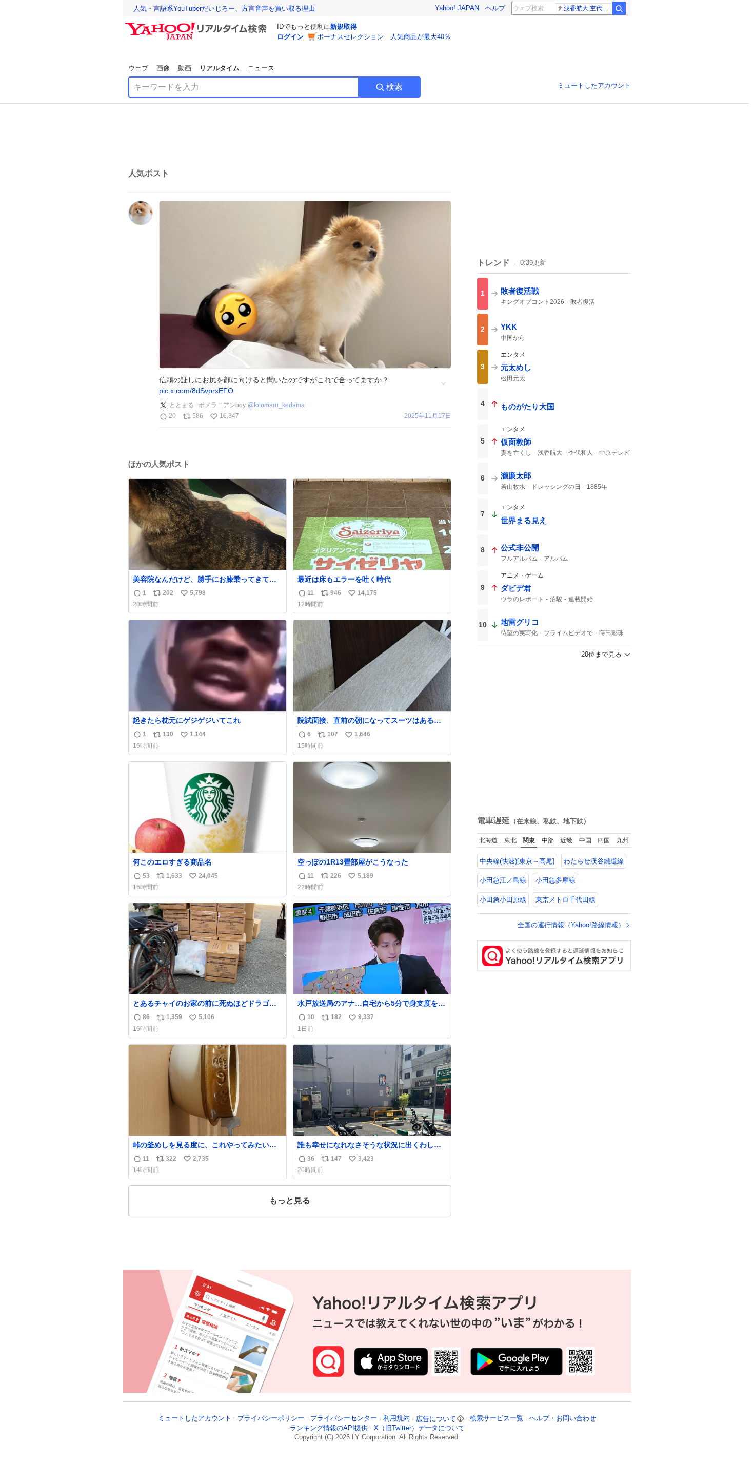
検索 (394, 87)
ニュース (261, 68)
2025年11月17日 (427, 416)
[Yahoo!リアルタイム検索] (197, 25)
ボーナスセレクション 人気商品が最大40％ (384, 37)
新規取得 (343, 26)
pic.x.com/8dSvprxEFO (196, 391)
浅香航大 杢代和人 (587, 8)
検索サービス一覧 (496, 1419)
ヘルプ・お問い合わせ (562, 1419)
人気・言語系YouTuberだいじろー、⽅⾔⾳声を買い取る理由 (224, 8)
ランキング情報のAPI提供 (329, 1428)
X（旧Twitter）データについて (419, 1428)
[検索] (619, 8)
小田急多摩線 (555, 880)
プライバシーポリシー (270, 1419)
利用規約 (396, 1419)
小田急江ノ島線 (503, 880)
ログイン (290, 37)
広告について (436, 1419)
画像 (163, 68)
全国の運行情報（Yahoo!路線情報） (571, 925)
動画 (184, 68)
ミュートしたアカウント (594, 85)
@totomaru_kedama (276, 405)
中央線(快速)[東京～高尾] (517, 861)
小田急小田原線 (503, 900)
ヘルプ (495, 8)
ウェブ (138, 68)
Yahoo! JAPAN (457, 8)
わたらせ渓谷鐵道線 (594, 861)
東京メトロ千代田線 (565, 900)
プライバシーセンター (343, 1419)
